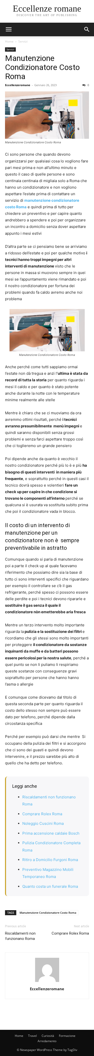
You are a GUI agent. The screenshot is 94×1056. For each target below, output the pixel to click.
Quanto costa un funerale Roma (50, 886)
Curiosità (48, 1036)
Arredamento (47, 1041)
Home (9, 41)
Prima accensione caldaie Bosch (50, 833)
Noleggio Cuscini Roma (43, 823)
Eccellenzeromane (17, 85)
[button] (87, 29)
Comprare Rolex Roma (42, 813)
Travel (32, 1036)
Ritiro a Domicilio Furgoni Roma (50, 859)
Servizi (23, 41)
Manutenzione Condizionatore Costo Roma (42, 67)
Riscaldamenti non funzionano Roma (20, 936)
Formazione (67, 1036)
